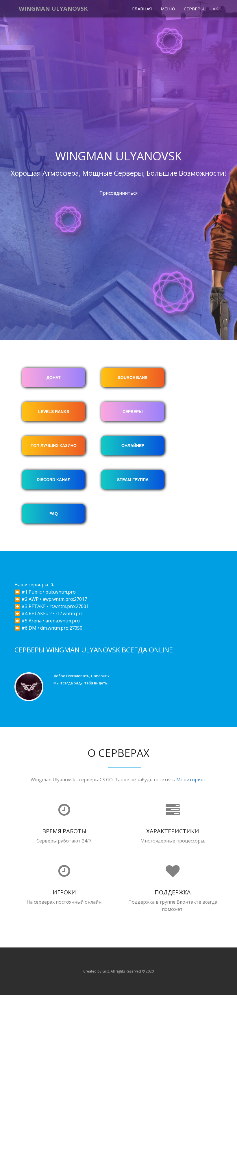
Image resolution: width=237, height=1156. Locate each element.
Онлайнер (132, 445)
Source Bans (132, 377)
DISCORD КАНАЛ (54, 479)
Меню (168, 9)
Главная (142, 9)
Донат (54, 377)
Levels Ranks (53, 411)
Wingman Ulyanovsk (53, 8)
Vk (215, 9)
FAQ (53, 513)
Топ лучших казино (54, 445)
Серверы (194, 9)
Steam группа (133, 479)
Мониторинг (190, 779)
